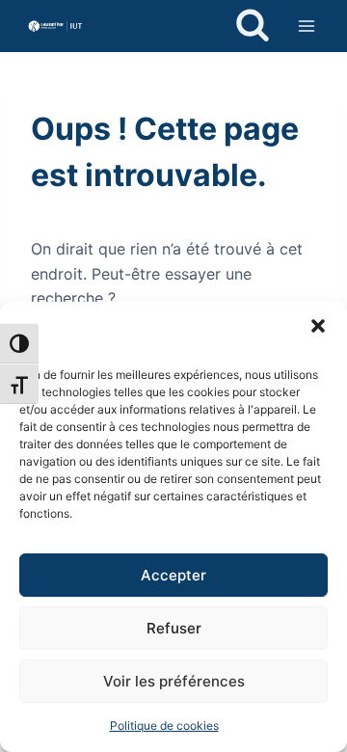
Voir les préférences (174, 681)
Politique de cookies (164, 725)
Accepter (173, 575)
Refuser (174, 628)
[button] (318, 326)
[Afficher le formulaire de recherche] (253, 26)
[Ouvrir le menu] (306, 25)
